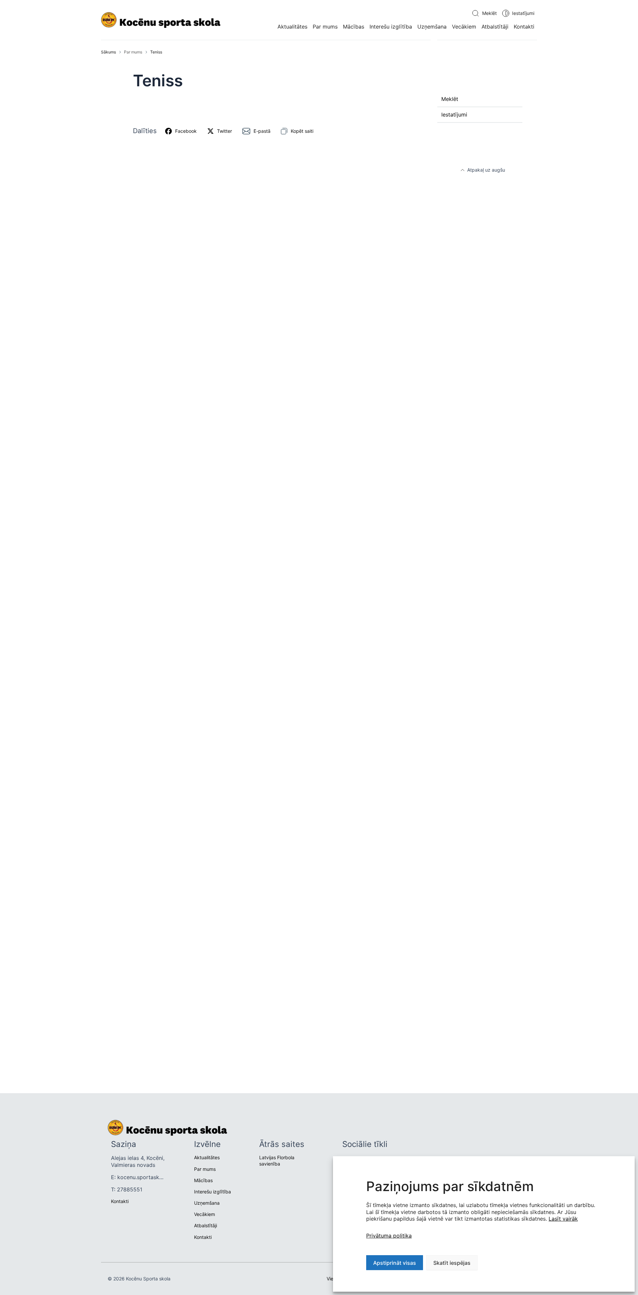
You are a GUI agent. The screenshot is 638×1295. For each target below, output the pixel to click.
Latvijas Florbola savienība (276, 1160)
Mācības (353, 26)
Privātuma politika (389, 1235)
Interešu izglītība (391, 26)
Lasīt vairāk (563, 1218)
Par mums (325, 26)
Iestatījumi (523, 13)
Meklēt (489, 13)
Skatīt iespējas (452, 1262)
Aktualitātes (292, 26)
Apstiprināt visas (394, 1262)
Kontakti (524, 26)
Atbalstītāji (494, 26)
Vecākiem (464, 26)
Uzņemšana (432, 26)
